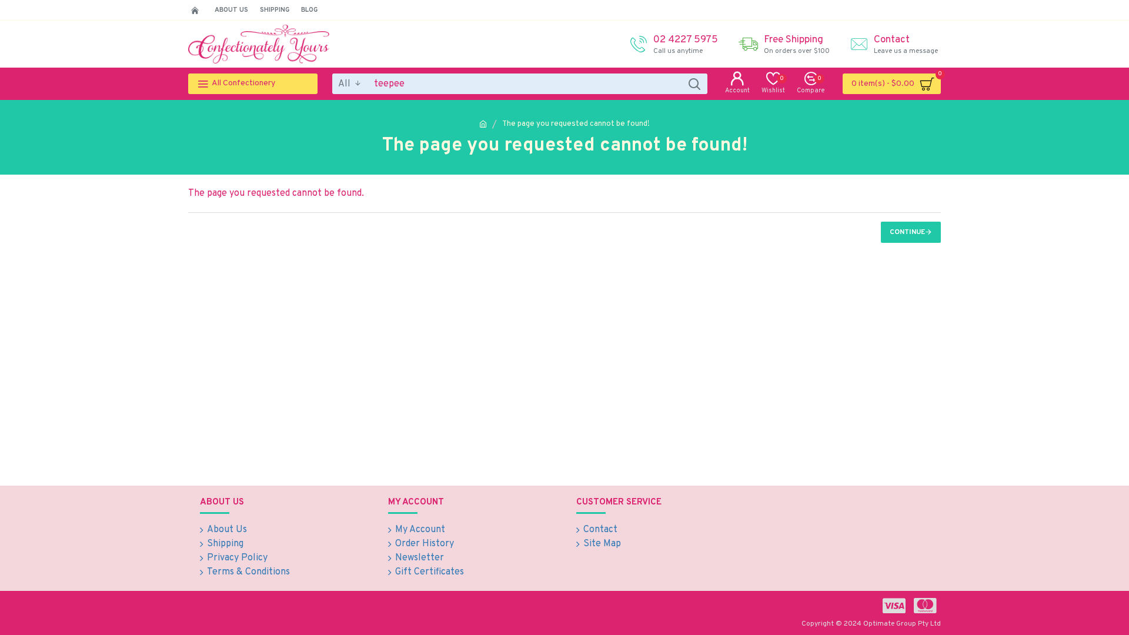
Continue (907, 232)
